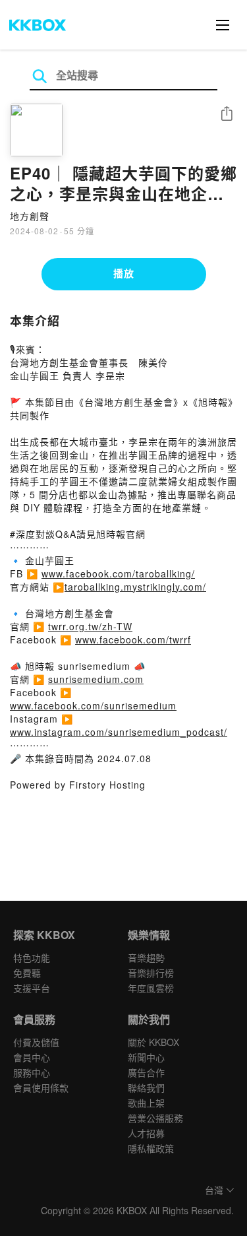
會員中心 (31, 1057)
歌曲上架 (146, 1102)
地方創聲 (29, 215)
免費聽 (27, 972)
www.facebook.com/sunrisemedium (93, 705)
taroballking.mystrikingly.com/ (135, 586)
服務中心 (31, 1072)
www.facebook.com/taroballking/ (118, 573)
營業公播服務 (155, 1117)
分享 (226, 114)
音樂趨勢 (146, 957)
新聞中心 (146, 1057)
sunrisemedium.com (96, 679)
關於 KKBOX (153, 1042)
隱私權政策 (151, 1148)
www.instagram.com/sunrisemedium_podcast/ (118, 731)
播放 (123, 273)
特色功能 (31, 957)
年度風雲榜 (151, 987)
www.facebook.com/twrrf (133, 639)
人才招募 (146, 1133)
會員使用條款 (41, 1087)
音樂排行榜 (151, 972)
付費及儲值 (36, 1042)
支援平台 (31, 987)
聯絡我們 (146, 1087)
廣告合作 (146, 1072)
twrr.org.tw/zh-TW (90, 626)
